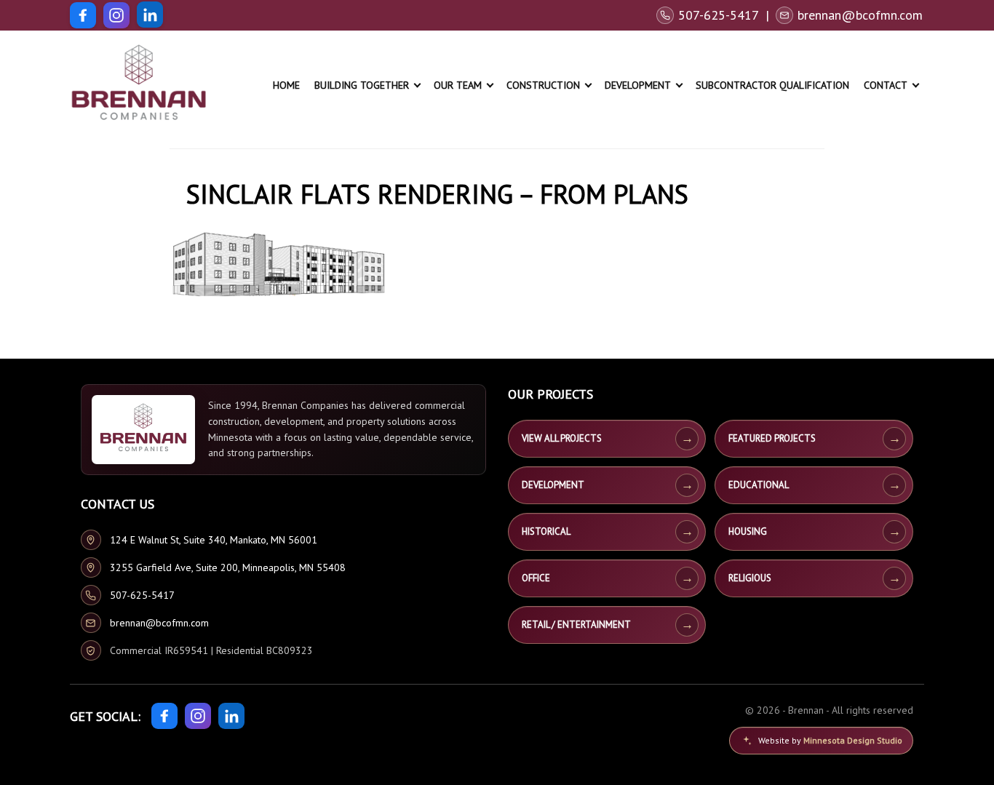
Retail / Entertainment (576, 624)
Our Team (458, 85)
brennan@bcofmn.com (159, 622)
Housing (747, 531)
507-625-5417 (142, 595)
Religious (749, 578)
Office (536, 578)
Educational (758, 485)
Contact (885, 85)
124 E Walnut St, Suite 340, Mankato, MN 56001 (213, 539)
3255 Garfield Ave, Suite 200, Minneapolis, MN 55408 (228, 567)
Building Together (361, 85)
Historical (546, 531)
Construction (543, 85)
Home (286, 85)
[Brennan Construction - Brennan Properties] (139, 85)
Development (638, 85)
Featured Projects (772, 438)
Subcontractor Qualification (772, 85)
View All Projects (562, 438)
